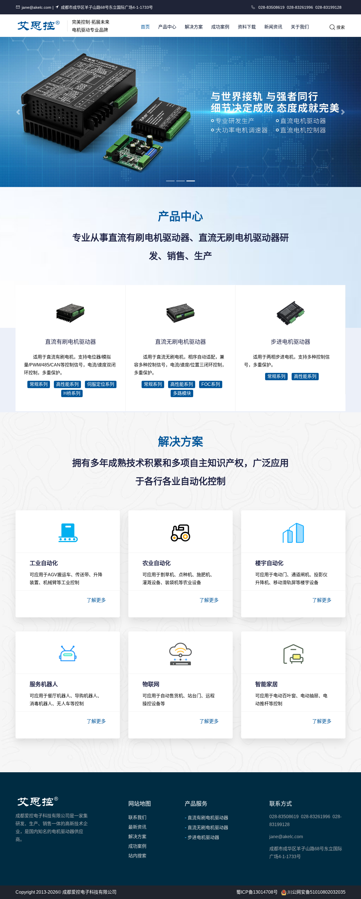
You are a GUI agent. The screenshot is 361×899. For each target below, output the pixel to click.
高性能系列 (67, 384)
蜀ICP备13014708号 (257, 892)
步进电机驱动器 (202, 837)
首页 (145, 27)
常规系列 (39, 384)
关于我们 (300, 27)
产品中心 (167, 27)
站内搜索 (137, 855)
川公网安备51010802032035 (316, 892)
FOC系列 (210, 384)
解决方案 (194, 27)
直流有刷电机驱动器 (206, 817)
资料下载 (247, 27)
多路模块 (182, 393)
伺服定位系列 (100, 384)
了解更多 (96, 600)
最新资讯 (137, 827)
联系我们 (137, 817)
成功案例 (220, 27)
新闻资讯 (273, 27)
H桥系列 (71, 393)
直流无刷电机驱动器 (206, 827)
